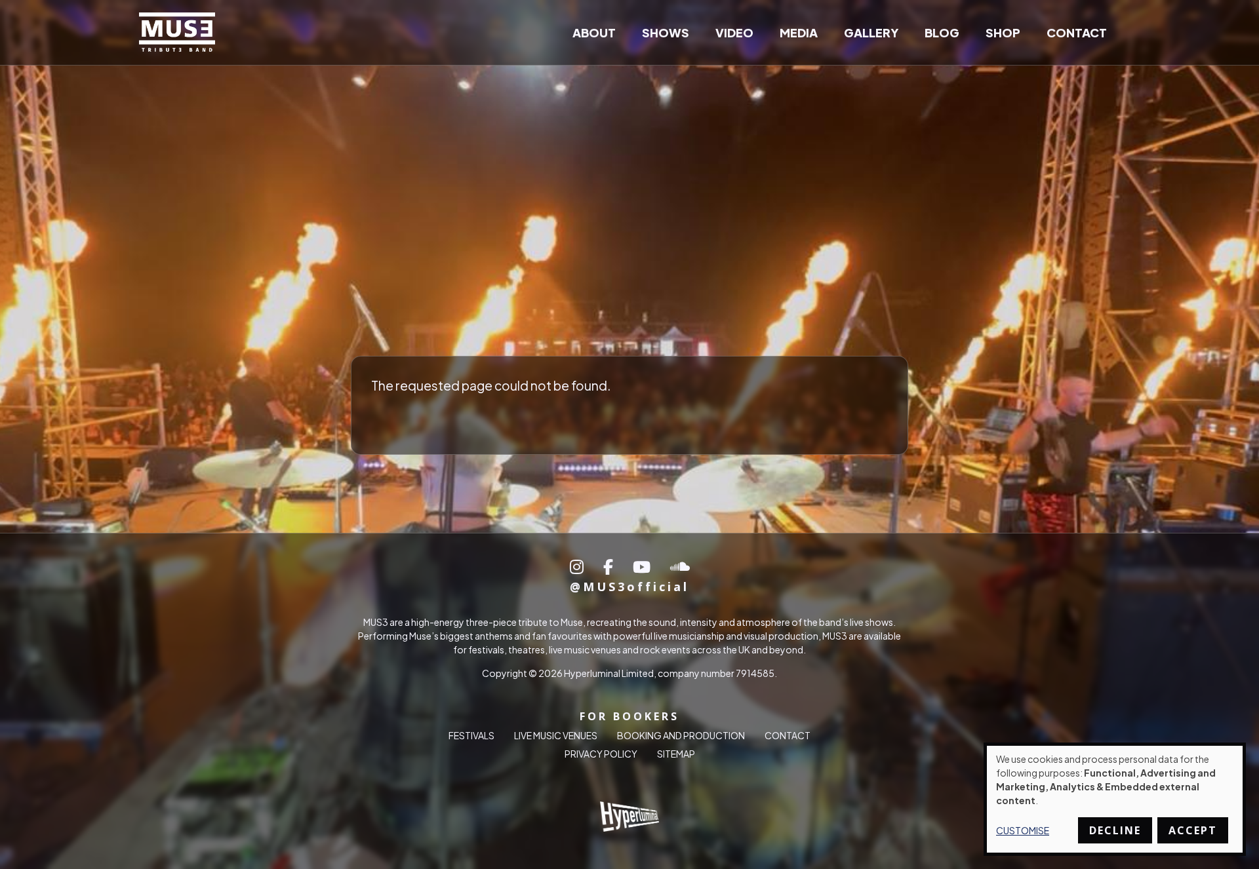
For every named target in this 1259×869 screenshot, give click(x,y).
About (594, 32)
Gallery (871, 32)
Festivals (471, 736)
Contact (1077, 32)
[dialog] (1115, 799)
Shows (665, 32)
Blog (942, 32)
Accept (1193, 830)
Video (734, 32)
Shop (1003, 32)
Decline (1115, 830)
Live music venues (555, 736)
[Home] (182, 32)
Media (799, 32)
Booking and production (681, 736)
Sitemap (676, 754)
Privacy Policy (601, 754)
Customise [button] (1022, 830)
